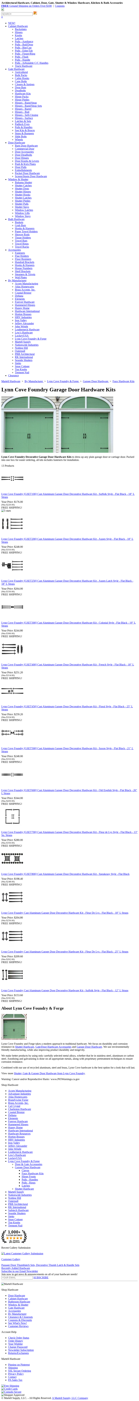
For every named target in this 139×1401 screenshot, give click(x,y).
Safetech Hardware (18, 1210)
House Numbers (23, 268)
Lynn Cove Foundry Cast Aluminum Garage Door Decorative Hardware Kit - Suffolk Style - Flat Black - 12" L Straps (64, 990)
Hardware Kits (23, 93)
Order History (15, 1340)
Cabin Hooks (22, 78)
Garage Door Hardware (89, 1046)
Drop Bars (20, 87)
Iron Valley (21, 320)
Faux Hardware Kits (33, 1173)
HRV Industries (23, 317)
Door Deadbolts (23, 154)
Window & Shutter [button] (18, 179)
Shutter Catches (23, 185)
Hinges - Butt (22, 111)
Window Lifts (22, 213)
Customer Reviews (18, 1326)
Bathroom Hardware (19, 1301)
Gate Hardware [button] (16, 69)
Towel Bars (21, 240)
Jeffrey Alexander (24, 323)
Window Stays (23, 216)
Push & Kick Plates (25, 164)
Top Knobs (21, 369)
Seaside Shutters (23, 360)
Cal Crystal (14, 1106)
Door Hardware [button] (16, 142)
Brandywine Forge (18, 1099)
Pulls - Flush (21, 56)
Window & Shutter (18, 1304)
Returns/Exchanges (18, 1353)
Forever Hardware (25, 301)
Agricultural (21, 72)
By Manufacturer (17, 1313)
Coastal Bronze (23, 292)
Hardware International (27, 311)
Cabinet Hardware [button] (18, 26)
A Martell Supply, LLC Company (70, 1398)
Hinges (19, 32)
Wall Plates (21, 277)
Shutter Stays (22, 206)
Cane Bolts (21, 81)
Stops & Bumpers (24, 133)
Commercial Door (24, 148)
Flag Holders (22, 256)
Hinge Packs (21, 96)
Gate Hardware (16, 1307)
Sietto (18, 363)
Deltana (19, 295)
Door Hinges (22, 157)
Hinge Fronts (29, 1176)
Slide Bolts (21, 136)
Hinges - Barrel (23, 108)
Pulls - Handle (22, 59)
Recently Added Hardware (15, 1268)
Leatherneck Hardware (27, 329)
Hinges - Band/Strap (26, 102)
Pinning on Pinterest (19, 1364)
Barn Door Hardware (26, 145)
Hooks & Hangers (24, 228)
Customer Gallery (10, 1259)
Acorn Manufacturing (26, 283)
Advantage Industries (19, 1093)
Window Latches (24, 210)
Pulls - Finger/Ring (25, 53)
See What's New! (17, 1323)
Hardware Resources (19, 1133)
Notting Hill (21, 347)
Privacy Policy (16, 1373)
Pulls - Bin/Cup (23, 47)
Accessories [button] (14, 249)
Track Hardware (23, 66)
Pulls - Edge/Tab (24, 50)
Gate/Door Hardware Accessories (53, 1046)
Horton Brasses (23, 314)
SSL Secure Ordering (19, 1370)
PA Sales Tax (15, 1380)
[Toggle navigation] (2, 10)
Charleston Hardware (19, 1109)
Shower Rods (22, 234)
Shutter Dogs (22, 188)
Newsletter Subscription (21, 1350)
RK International (24, 357)
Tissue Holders (23, 237)
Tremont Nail (22, 372)
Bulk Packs (21, 75)
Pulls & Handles (23, 127)
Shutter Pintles (22, 200)
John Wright (21, 326)
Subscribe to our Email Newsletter (19, 1271)
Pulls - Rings (28, 1182)
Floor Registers (23, 259)
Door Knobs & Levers (27, 161)
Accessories (14, 1310)
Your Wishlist (15, 1343)
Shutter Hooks (22, 194)
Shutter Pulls (21, 203)
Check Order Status (18, 1337)
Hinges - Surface (24, 118)
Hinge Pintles (22, 99)
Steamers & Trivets (25, 274)
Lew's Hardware (24, 332)
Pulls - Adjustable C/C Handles (31, 62)
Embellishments (23, 170)
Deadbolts (20, 90)
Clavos (25, 1170)
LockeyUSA (22, 335)
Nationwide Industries (26, 344)
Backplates (21, 29)
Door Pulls (20, 167)
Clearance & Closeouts (20, 1317)
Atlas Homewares (24, 286)
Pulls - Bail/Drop (24, 44)
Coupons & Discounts (20, 1320)
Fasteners (20, 252)
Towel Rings (22, 243)
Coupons (60, 5)
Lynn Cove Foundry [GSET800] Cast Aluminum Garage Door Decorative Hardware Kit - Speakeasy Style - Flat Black (65, 874)
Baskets (19, 222)
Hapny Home (22, 308)
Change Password (17, 1346)
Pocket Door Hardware (27, 173)
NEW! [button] (11, 23)
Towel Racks (22, 246)
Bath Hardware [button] (16, 219)
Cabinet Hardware (18, 1298)
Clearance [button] (13, 375)
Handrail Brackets (24, 262)
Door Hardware (16, 1295)
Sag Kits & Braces (25, 130)
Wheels (19, 139)
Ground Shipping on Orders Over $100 (26, 5)
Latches (19, 38)
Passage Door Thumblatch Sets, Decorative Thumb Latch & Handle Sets (40, 1265)
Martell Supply (23, 341)
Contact (12, 1376)
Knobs (18, 35)
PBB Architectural (25, 354)
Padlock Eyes (22, 124)
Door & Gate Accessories (28, 1164)
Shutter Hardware (24, 1046)
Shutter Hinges (23, 191)
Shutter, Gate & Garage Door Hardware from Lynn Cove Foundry (49, 1073)
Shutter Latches (23, 197)
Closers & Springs (24, 84)
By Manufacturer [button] (17, 280)
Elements (20, 298)
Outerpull (20, 351)
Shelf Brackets (23, 271)
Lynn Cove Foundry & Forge (30, 338)
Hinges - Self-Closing (26, 115)
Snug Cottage (22, 366)
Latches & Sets (23, 121)
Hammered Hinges (25, 305)
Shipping (13, 1367)
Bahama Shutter (23, 182)
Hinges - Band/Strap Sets (28, 105)
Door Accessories (24, 151)
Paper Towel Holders (26, 231)
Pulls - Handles (30, 1179)
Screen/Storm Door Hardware (31, 176)
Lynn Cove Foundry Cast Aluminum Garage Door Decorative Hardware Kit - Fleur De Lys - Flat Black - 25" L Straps (64, 951)
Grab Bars (20, 225)
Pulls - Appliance (24, 41)
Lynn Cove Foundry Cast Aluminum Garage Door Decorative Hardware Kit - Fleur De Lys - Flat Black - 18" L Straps (64, 912)
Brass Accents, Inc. (25, 289)
